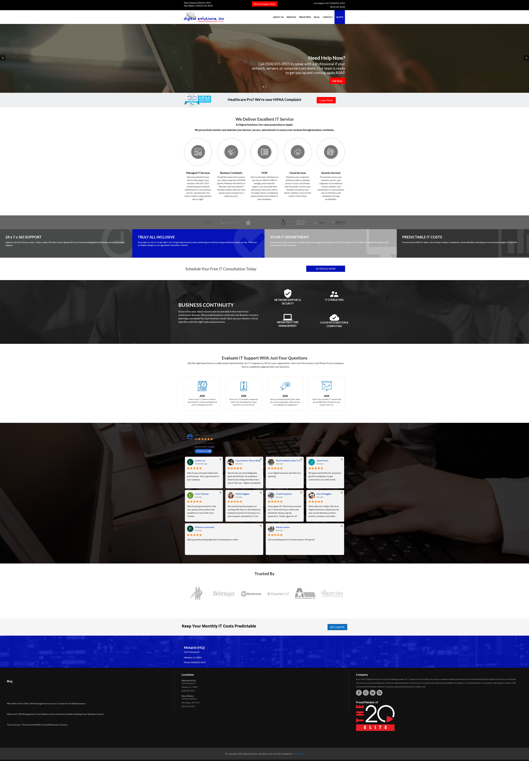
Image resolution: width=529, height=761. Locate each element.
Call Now (337, 80)
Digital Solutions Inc (206, 435)
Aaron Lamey (283, 527)
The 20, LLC (298, 753)
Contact (328, 17)
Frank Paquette (284, 493)
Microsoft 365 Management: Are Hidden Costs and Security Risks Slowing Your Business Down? (55, 714)
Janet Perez (322, 460)
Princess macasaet (204, 527)
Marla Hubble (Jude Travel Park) (289, 460)
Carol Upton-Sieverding (248, 460)
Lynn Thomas (202, 493)
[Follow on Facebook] (359, 693)
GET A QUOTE (337, 627)
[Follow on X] (366, 693)
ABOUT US (278, 17)
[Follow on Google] (379, 693)
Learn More (326, 100)
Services (291, 17)
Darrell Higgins (324, 493)
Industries (305, 17)
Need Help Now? (326, 58)
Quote (339, 17)
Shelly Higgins (243, 493)
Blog (317, 17)
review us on (202, 451)
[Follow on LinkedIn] (373, 693)
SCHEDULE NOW (325, 268)
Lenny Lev (200, 460)
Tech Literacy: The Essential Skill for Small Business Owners (37, 724)
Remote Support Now (264, 4)
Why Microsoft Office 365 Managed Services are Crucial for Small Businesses (46, 703)
